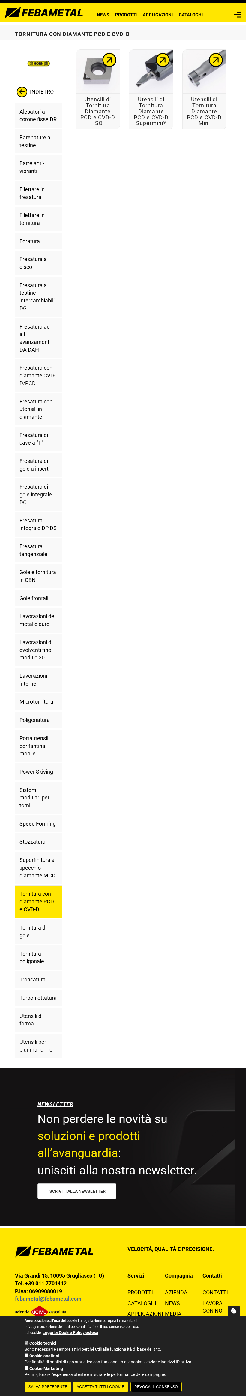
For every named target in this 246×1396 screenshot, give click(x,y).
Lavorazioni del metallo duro (38, 620)
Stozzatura (33, 841)
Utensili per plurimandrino (36, 1046)
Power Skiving (36, 772)
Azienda (176, 1292)
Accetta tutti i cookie (100, 1386)
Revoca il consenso (156, 1386)
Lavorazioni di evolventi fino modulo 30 (36, 650)
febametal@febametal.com (48, 1299)
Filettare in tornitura (32, 219)
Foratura (30, 241)
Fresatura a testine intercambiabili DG (37, 296)
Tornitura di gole (33, 931)
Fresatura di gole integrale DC (36, 494)
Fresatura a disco (33, 263)
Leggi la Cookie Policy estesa (70, 1332)
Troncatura (33, 979)
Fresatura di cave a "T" (34, 439)
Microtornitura (36, 701)
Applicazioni (158, 15)
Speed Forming (38, 823)
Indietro (41, 91)
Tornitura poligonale (32, 958)
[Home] (43, 12)
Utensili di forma (31, 1020)
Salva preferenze (47, 1386)
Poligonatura (35, 720)
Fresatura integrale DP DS (38, 524)
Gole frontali (34, 598)
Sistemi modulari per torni (35, 797)
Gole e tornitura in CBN (38, 576)
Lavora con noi (213, 1307)
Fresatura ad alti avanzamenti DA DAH (35, 338)
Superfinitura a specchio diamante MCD (38, 867)
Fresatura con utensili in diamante (36, 409)
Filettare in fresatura (32, 193)
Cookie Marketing (46, 1368)
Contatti (215, 1292)
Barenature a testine (35, 141)
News (103, 15)
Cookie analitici (44, 1355)
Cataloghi (191, 15)
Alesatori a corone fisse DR (38, 116)
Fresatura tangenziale (33, 550)
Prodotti (126, 15)
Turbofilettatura (38, 998)
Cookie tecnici (42, 1343)
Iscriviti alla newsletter (77, 1191)
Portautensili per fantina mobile (35, 746)
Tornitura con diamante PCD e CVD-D (37, 901)
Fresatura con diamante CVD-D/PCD (38, 375)
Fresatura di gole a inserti (35, 465)
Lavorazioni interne (33, 680)
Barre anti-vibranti (32, 167)
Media (173, 1314)
